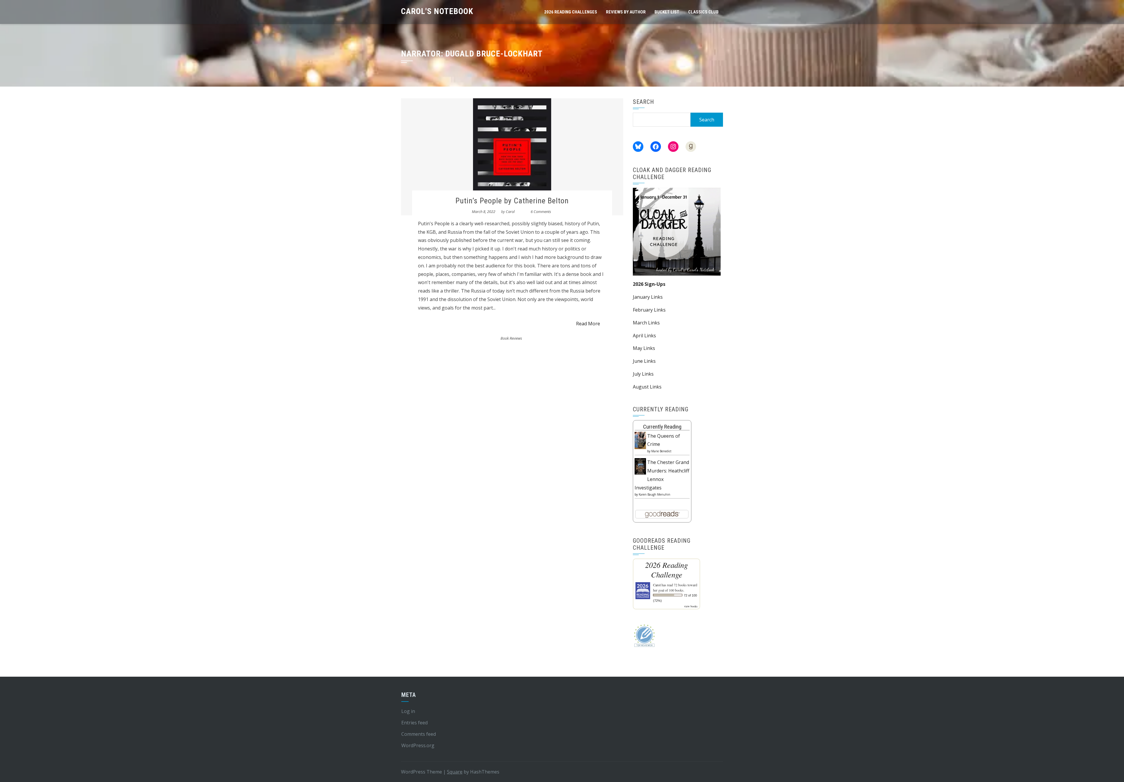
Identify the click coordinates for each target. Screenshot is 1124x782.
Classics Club (703, 12)
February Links (649, 310)
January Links (648, 297)
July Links (643, 374)
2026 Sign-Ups (649, 284)
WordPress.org (417, 745)
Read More (588, 323)
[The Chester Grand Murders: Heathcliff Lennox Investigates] (640, 466)
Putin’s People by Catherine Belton (512, 200)
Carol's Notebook (437, 11)
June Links (644, 361)
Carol (510, 211)
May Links (644, 348)
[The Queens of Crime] (640, 440)
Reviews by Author (626, 12)
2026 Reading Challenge (666, 570)
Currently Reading (662, 426)
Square (454, 772)
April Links (644, 335)
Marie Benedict (661, 451)
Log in (408, 711)
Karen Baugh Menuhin (654, 494)
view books (691, 606)
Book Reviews (511, 338)
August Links (647, 387)
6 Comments (541, 211)
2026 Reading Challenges (570, 12)
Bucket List (666, 12)
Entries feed (414, 722)
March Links (646, 322)
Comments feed (418, 734)
